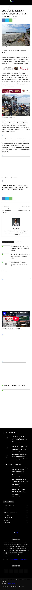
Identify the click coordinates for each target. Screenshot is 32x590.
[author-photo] (16, 226)
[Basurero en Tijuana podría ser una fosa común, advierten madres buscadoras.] (7, 491)
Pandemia (21, 187)
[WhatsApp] (10, 20)
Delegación (5, 187)
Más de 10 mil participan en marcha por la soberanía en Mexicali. (20, 447)
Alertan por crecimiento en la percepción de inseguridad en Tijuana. (19, 456)
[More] (14, 20)
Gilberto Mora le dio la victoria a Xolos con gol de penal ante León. (20, 256)
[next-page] (5, 270)
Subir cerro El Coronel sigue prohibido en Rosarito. (7, 210)
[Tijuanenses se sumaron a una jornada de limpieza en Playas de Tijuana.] (6, 248)
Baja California (9, 7)
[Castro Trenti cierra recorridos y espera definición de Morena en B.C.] (7, 438)
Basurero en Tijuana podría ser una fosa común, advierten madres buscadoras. (19, 492)
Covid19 (25, 185)
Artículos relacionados (8, 242)
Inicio (3, 7)
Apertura (20, 185)
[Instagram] (11, 571)
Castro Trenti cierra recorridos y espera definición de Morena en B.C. (19, 438)
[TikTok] (16, 571)
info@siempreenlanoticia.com (18, 559)
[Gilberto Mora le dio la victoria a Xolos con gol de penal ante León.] (6, 256)
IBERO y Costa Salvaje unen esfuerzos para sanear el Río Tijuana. (19, 264)
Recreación (14, 189)
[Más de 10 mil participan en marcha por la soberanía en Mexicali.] (7, 448)
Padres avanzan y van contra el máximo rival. (24, 209)
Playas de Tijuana (6, 189)
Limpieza (11, 187)
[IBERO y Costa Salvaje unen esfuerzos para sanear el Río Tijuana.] (6, 264)
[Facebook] (3, 20)
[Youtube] (25, 571)
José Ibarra (6, 16)
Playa (26, 187)
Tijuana (21, 189)
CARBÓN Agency (11, 583)
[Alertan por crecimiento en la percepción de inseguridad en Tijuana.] (7, 456)
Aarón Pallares (12, 185)
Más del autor (18, 242)
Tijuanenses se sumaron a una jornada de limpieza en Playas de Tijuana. (20, 248)
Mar (16, 187)
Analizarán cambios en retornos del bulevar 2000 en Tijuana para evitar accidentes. (20, 482)
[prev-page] (3, 270)
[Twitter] (7, 20)
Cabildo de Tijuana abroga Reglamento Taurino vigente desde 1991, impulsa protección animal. (20, 471)
